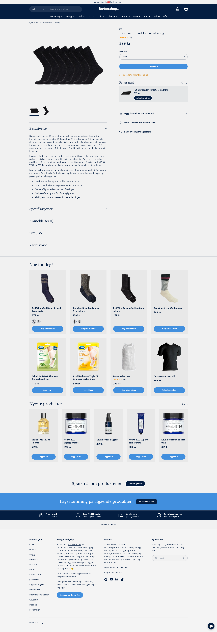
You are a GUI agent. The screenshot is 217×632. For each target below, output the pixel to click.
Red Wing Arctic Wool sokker (168, 308)
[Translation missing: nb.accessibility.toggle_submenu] (61, 16)
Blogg (32, 554)
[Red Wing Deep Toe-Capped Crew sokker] (88, 288)
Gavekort (33, 599)
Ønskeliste (34, 579)
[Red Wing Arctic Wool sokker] (169, 288)
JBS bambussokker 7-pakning (50, 22)
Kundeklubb (35, 574)
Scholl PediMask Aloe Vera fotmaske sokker (45, 378)
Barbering (55, 16)
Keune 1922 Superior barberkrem (139, 441)
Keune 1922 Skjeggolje (107, 439)
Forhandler (34, 609)
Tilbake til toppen (108, 524)
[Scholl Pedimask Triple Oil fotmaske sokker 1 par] (88, 356)
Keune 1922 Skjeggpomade (71, 441)
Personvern (34, 589)
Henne (124, 16)
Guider (157, 16)
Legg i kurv (153, 66)
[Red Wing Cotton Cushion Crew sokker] (128, 288)
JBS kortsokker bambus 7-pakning (151, 90)
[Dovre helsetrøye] (128, 356)
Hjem (31, 22)
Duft (99, 16)
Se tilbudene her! (146, 501)
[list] (68, 65)
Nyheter (137, 16)
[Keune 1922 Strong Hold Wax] (173, 424)
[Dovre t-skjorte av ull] (169, 356)
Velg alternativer (143, 98)
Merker (147, 16)
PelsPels (33, 604)
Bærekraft (34, 559)
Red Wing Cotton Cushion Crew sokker (128, 309)
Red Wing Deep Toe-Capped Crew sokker (86, 309)
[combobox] (55, 9)
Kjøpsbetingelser (37, 584)
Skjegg (69, 16)
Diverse (111, 16)
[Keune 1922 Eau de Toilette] (44, 424)
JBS (37, 22)
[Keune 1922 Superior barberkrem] (141, 424)
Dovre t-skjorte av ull (164, 376)
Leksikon (33, 564)
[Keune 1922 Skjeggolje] (108, 424)
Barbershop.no (40, 623)
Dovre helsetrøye (121, 376)
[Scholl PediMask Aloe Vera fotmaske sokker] (47, 356)
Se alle (185, 404)
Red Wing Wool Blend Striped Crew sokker (46, 309)
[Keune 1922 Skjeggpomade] (76, 424)
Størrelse (123, 51)
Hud (80, 16)
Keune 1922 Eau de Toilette (41, 441)
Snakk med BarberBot (69, 595)
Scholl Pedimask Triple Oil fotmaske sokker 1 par (85, 378)
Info (165, 16)
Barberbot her (74, 544)
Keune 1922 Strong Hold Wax (173, 441)
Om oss (33, 544)
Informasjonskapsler (39, 594)
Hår (89, 16)
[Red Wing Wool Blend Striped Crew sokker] (47, 288)
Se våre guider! (135, 483)
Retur (32, 569)
